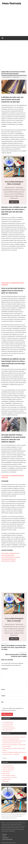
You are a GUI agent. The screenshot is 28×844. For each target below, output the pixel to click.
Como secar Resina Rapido (7, 555)
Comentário (4, 668)
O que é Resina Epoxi (7, 726)
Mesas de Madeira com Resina (9, 777)
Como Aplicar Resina (7, 729)
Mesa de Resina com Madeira (8, 560)
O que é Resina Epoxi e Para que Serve (10, 557)
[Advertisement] (14, 21)
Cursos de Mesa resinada (8, 767)
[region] (14, 832)
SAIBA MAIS (14, 202)
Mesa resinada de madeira (8, 775)
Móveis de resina (6, 779)
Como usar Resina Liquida (8, 728)
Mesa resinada (5, 773)
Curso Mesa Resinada (7, 766)
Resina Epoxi (5, 781)
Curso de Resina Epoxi (7, 722)
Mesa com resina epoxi (7, 769)
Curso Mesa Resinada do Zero (8, 559)
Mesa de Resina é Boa (7, 724)
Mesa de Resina (6, 771)
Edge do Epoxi (16, 77)
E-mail (3, 695)
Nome (3, 689)
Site (2, 702)
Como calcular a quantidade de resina (10, 553)
